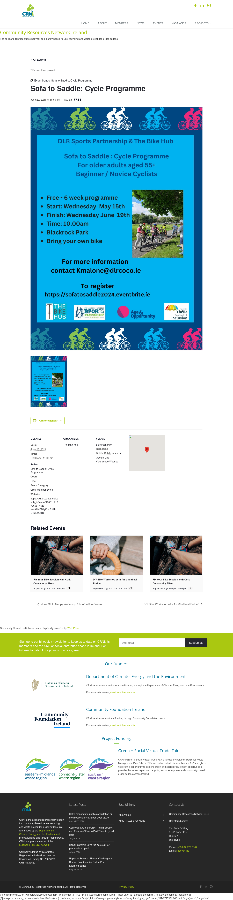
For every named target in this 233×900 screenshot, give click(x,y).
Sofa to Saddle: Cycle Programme (42, 470)
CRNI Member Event (42, 489)
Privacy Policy (126, 886)
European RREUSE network (34, 844)
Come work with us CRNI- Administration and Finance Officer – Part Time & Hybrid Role (91, 831)
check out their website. (123, 692)
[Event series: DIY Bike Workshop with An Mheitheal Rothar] (130, 588)
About (102, 23)
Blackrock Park (104, 444)
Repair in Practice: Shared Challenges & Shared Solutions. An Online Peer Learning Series (91, 862)
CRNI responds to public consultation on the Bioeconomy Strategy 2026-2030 (91, 815)
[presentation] (57, 555)
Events (158, 23)
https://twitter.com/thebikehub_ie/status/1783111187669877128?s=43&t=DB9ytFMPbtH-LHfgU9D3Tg (44, 505)
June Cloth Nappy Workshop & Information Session (72, 604)
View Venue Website (107, 461)
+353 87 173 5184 (187, 847)
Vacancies (179, 23)
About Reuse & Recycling (132, 820)
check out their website (122, 725)
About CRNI (125, 815)
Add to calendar (48, 420)
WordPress (73, 628)
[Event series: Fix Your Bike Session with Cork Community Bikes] (68, 588)
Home (85, 23)
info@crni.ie (182, 850)
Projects (202, 23)
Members (121, 23)
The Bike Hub (70, 444)
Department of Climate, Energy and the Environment (39, 832)
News (140, 23)
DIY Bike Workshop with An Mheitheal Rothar (171, 604)
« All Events (38, 60)
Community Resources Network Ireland (43, 32)
